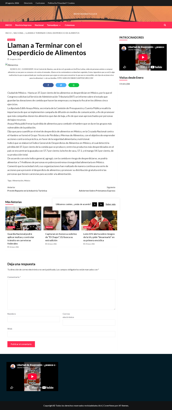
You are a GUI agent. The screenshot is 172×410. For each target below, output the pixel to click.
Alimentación (17, 180)
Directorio (28, 3)
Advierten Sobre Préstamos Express (97, 189)
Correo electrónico (68, 315)
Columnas (70, 25)
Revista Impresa (23, 25)
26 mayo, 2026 (14, 247)
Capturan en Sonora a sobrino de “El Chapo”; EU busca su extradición (61, 237)
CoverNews (108, 405)
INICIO (8, 25)
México (27, 180)
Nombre (11, 313)
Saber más (111, 204)
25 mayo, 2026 (90, 244)
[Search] (165, 25)
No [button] (101, 204)
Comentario (14, 277)
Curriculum (40, 3)
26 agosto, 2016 (15, 59)
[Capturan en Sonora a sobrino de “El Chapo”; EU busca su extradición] (61, 218)
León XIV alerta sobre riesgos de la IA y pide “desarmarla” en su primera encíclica (99, 237)
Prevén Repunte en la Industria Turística (27, 189)
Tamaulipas (52, 25)
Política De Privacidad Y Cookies (61, 3)
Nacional (39, 25)
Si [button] (94, 204)
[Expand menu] (59, 25)
